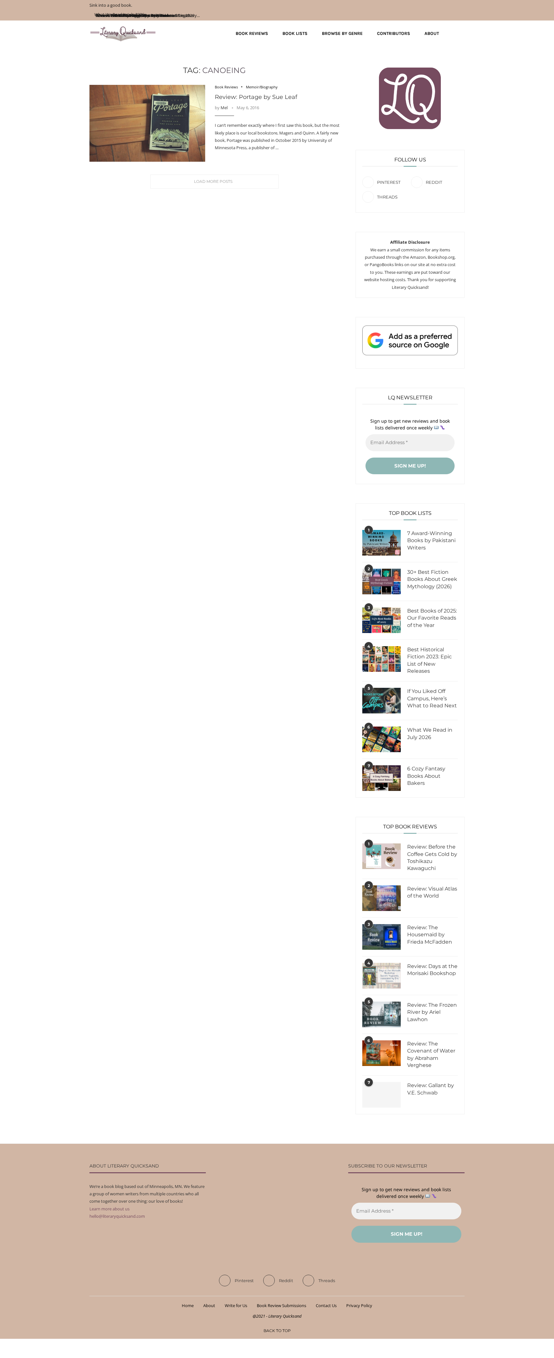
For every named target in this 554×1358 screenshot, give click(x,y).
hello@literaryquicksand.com (117, 1216)
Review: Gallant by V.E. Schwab (430, 1088)
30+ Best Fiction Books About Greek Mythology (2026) (432, 579)
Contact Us (326, 1305)
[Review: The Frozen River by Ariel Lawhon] (381, 1014)
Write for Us (236, 1305)
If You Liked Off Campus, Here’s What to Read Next (432, 698)
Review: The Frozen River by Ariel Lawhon (432, 1012)
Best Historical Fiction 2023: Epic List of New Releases (429, 660)
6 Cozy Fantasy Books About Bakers (426, 776)
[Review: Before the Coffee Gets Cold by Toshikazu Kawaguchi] (381, 856)
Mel (224, 107)
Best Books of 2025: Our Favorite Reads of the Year (432, 618)
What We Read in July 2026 (429, 733)
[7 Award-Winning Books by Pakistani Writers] (381, 543)
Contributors (393, 33)
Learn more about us (109, 1209)
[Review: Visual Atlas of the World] (381, 898)
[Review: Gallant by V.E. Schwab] (381, 1095)
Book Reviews (252, 33)
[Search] (461, 33)
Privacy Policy (359, 1305)
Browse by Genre (342, 33)
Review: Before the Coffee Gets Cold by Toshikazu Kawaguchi (432, 857)
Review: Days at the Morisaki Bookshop (432, 969)
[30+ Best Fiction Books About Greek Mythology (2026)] (381, 581)
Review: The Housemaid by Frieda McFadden (429, 934)
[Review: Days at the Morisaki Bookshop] (381, 975)
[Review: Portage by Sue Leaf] (147, 123)
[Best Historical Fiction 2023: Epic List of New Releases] (381, 659)
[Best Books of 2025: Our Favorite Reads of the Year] (381, 620)
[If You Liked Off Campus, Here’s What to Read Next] (381, 700)
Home (188, 1305)
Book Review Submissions (281, 1305)
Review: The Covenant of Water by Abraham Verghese (431, 1054)
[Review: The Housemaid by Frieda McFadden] (381, 937)
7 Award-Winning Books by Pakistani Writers (431, 540)
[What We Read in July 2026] (381, 739)
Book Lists (294, 33)
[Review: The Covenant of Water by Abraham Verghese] (381, 1053)
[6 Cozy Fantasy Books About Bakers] (381, 778)
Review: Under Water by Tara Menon (129, 15)
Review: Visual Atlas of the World (432, 892)
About (431, 33)
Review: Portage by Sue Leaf (256, 97)
